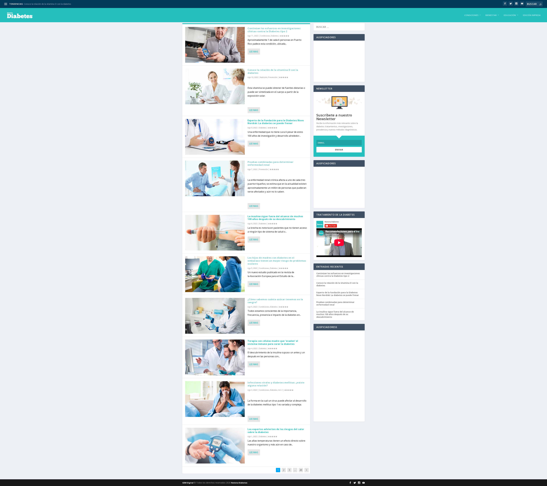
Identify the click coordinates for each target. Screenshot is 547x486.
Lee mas (253, 51)
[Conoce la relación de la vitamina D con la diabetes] (215, 86)
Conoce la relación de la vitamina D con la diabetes (47, 4)
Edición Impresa (532, 15)
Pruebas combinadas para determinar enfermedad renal (270, 163)
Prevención (272, 77)
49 (301, 470)
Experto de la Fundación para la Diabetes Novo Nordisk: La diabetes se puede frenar (276, 122)
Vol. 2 (280, 390)
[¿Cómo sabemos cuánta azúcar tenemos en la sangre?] (215, 316)
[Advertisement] (339, 61)
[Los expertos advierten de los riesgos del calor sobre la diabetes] (215, 445)
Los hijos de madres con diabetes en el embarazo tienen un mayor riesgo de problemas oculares (277, 260)
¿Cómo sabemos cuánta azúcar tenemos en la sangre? (275, 301)
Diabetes (274, 36)
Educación (510, 15)
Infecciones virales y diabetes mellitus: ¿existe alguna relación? (276, 384)
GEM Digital (187, 482)
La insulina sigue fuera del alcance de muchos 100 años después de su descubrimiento (275, 218)
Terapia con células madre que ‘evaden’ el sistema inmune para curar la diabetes (273, 342)
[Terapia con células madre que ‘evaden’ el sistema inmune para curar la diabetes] (215, 357)
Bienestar (491, 15)
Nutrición (263, 77)
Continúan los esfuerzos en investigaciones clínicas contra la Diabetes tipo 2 (274, 30)
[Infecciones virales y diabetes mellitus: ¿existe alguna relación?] (215, 399)
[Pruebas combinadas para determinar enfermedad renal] (215, 178)
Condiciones (471, 15)
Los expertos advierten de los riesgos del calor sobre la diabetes (276, 431)
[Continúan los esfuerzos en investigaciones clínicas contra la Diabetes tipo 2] (215, 45)
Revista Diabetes (239, 482)
